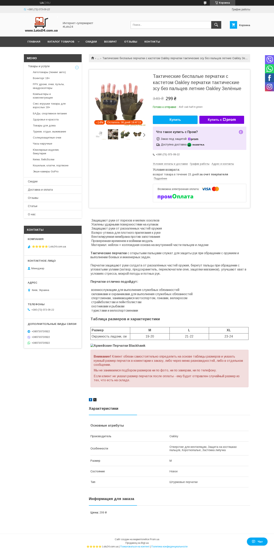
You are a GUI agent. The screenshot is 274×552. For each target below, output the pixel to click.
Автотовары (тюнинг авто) (49, 72)
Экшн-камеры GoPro (46, 171)
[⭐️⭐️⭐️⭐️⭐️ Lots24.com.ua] (41, 31)
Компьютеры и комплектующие (43, 96)
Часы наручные (42, 143)
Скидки (91, 41)
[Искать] (216, 25)
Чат (260, 541)
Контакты (152, 41)
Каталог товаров (61, 41)
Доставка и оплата (40, 189)
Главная (33, 41)
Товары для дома (44, 125)
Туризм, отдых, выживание (49, 131)
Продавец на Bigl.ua (137, 543)
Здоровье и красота (46, 119)
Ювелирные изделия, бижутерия (46, 151)
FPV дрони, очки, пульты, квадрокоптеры (48, 86)
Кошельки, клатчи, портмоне (50, 165)
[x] (94, 400)
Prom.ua (154, 539)
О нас (32, 214)
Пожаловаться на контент (134, 546)
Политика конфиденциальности (169, 546)
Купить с (215, 119)
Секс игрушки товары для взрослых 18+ (49, 105)
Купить (175, 119)
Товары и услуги (39, 66)
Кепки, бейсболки (43, 159)
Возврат (110, 41)
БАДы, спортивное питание (50, 113)
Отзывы (130, 41)
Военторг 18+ (41, 78)
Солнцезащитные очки (47, 137)
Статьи (32, 206)
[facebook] (90, 400)
